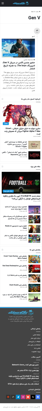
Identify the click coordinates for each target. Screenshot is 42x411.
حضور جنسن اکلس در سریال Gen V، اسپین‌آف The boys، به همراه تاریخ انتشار (19, 65)
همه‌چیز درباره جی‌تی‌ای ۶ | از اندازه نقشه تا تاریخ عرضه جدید (16, 208)
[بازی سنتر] (21, 3)
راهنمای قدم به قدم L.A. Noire (17, 275)
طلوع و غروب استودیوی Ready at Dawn (16, 227)
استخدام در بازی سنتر (34, 345)
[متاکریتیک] (13, 397)
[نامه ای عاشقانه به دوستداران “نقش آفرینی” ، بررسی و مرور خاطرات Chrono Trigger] (34, 145)
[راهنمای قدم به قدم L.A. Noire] (34, 278)
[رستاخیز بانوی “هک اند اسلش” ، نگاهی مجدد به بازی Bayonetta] (34, 155)
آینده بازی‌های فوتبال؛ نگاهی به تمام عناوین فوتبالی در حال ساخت (16, 236)
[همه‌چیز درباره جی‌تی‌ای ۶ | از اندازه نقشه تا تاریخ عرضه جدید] (34, 210)
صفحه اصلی (36, 335)
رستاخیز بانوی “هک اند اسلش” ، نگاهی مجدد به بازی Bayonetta (14, 153)
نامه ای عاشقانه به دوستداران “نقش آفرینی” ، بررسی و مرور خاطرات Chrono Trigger (16, 144)
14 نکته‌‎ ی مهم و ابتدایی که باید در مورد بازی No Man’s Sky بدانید (15, 295)
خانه (37, 12)
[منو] (3, 4)
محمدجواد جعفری (28, 60)
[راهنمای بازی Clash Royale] (34, 288)
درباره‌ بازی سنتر (35, 338)
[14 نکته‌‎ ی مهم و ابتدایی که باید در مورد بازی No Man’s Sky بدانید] (34, 298)
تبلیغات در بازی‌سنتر (34, 341)
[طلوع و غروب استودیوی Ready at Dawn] (34, 229)
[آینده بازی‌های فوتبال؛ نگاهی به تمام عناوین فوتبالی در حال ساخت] (34, 239)
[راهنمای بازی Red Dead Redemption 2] (34, 269)
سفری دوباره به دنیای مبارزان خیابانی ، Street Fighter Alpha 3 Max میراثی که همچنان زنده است (22, 131)
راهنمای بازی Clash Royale (18, 285)
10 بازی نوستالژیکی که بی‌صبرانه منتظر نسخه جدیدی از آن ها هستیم (15, 217)
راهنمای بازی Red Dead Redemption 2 (15, 267)
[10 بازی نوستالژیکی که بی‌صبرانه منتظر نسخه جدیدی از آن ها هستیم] (34, 219)
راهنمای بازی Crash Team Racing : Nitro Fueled (15, 257)
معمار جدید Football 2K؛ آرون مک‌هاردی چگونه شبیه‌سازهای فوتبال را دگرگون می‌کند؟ (21, 197)
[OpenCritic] (8, 397)
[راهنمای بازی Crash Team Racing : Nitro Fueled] (34, 259)
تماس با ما (37, 348)
